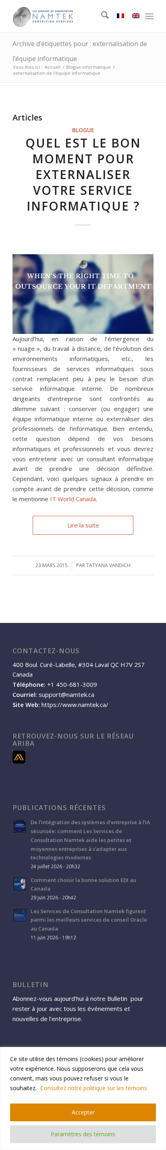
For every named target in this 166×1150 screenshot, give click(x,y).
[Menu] (149, 16)
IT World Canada (73, 499)
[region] (83, 1098)
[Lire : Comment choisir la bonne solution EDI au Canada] (19, 884)
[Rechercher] (101, 16)
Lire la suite (83, 525)
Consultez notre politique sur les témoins (93, 1088)
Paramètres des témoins (83, 1134)
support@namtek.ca (66, 694)
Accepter (83, 1112)
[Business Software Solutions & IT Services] (68, 16)
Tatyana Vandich (108, 565)
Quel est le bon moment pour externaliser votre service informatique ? (83, 174)
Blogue (83, 130)
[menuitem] (101, 16)
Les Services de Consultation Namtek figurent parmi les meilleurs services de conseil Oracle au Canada (89, 919)
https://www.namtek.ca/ (75, 705)
